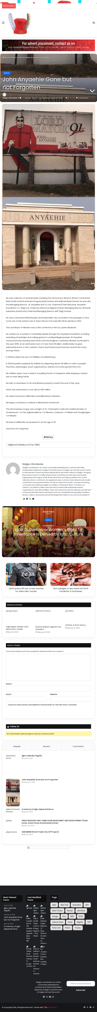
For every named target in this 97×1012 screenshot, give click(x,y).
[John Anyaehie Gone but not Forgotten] (13, 792)
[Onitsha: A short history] (78, 616)
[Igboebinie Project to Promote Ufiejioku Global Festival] (29, 907)
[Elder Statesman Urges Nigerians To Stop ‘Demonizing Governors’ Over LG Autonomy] (43, 930)
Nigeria (80, 922)
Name (9, 684)
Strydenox (52, 1007)
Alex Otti (64, 905)
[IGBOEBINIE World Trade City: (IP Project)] (13, 835)
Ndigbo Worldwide (10, 98)
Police (67, 928)
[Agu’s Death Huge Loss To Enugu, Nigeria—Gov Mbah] (36, 926)
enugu (55, 916)
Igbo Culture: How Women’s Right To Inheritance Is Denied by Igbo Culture (48, 532)
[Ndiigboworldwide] (48, 45)
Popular (16, 746)
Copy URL (48, 450)
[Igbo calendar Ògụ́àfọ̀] (13, 766)
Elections (81, 910)
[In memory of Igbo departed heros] (13, 813)
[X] (30, 498)
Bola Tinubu (57, 910)
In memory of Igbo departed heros (38, 809)
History (14, 57)
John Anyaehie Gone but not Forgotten (40, 779)
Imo (64, 916)
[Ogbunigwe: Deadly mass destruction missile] (19, 617)
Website (53, 694)
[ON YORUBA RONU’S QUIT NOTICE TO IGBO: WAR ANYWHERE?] (36, 909)
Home (6, 57)
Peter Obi (56, 928)
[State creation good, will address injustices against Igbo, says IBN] (29, 928)
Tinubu (78, 928)
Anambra (77, 905)
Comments (78, 746)
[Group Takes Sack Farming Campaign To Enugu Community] (29, 956)
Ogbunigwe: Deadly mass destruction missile (17, 627)
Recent (46, 746)
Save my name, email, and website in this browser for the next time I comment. (42, 705)
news (70, 922)
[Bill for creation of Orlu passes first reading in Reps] (43, 955)
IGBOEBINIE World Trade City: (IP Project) (40, 832)
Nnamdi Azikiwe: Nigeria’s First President (48, 628)
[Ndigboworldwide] (20, 22)
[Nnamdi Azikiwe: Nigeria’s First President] (49, 617)
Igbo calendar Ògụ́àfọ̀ (32, 755)
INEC (72, 916)
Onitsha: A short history (75, 625)
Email (9, 694)
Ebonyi (70, 910)
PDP (89, 922)
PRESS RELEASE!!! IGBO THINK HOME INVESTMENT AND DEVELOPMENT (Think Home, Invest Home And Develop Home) (55, 821)
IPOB (81, 916)
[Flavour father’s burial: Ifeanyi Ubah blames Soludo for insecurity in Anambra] (36, 960)
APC (87, 905)
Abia (54, 905)
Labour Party (57, 922)
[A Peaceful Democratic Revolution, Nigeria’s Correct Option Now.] (43, 909)
